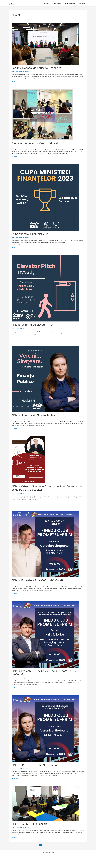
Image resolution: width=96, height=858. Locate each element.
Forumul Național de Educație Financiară (36, 67)
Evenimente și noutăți (70, 3)
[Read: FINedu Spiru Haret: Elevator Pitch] (45, 288)
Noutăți (22, 71)
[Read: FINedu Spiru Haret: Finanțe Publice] (45, 378)
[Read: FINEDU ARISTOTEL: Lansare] (45, 803)
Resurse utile (82, 3)
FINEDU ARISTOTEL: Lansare (29, 823)
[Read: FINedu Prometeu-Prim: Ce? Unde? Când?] (45, 543)
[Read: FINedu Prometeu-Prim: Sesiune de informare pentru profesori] (45, 634)
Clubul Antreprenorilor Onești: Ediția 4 (35, 143)
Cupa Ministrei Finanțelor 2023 (30, 233)
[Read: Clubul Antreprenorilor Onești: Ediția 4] (42, 114)
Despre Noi (45, 3)
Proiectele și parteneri (57, 3)
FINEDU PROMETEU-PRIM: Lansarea (34, 765)
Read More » (15, 81)
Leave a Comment (16, 71)
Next (84, 845)
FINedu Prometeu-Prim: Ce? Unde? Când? (37, 580)
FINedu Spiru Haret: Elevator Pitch (33, 324)
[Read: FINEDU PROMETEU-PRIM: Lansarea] (45, 728)
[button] (48, 3)
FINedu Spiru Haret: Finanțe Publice (33, 415)
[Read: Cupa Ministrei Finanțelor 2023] (45, 197)
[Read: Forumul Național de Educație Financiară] (45, 44)
